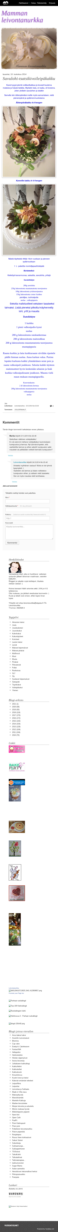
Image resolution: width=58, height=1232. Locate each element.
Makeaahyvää (17, 1095)
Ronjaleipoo (16, 1135)
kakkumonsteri (18, 1163)
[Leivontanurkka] (25, 991)
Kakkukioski (17, 1072)
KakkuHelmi (17, 1066)
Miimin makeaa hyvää (20, 1109)
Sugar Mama (17, 1166)
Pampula (15, 1177)
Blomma (15, 1041)
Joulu (14, 625)
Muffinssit (16, 653)
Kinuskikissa (17, 1075)
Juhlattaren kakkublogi (21, 1064)
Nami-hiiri (15, 1115)
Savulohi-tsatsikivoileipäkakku (29, 78)
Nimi (7, 497)
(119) (16, 712)
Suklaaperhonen (18, 1149)
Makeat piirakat (18, 651)
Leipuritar (15, 1086)
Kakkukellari (17, 1069)
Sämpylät (16, 682)
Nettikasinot (23, 3)
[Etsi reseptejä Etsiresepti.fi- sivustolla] (17, 1011)
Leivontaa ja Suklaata (20, 1089)
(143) (16, 721)
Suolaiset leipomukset (20, 679)
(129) (16, 727)
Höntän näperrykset (19, 1058)
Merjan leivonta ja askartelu (23, 1106)
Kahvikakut (16, 634)
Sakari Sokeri (17, 1140)
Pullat (14, 668)
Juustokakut (17, 631)
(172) (16, 718)
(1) (15, 704)
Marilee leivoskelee (19, 1103)
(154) (16, 724)
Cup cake (16, 1044)
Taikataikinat (17, 1157)
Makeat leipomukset (20, 648)
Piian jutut (16, 1126)
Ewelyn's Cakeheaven (20, 1047)
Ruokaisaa (16, 670)
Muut (14, 656)
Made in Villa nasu (19, 1092)
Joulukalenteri (17, 628)
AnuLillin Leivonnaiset (20, 1038)
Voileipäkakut (20, 409)
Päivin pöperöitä (18, 1132)
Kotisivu (25, 514)
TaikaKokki (16, 1154)
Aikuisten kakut (18, 622)
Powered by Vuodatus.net (45, 1229)
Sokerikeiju (16, 1143)
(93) (15, 710)
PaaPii (14, 1120)
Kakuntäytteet (17, 636)
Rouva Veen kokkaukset (21, 1137)
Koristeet (15, 639)
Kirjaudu (52, 3)
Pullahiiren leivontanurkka (22, 1129)
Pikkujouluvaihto (18, 1174)
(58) (15, 707)
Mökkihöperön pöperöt (20, 1112)
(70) (15, 735)
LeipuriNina (16, 1083)
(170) (16, 715)
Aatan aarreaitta (18, 1169)
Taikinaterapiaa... (18, 1160)
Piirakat (15, 662)
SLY (13, 673)
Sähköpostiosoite (18, 506)
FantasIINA (16, 1049)
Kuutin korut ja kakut (20, 1078)
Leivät (14, 645)
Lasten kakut (17, 642)
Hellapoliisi (16, 1052)
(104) (16, 729)
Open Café (16, 1118)
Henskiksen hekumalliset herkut (24, 1171)
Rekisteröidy (42, 3)
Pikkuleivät (16, 665)
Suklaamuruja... (18, 1146)
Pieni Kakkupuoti (18, 1123)
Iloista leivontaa (18, 1061)
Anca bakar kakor (19, 1035)
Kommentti (9, 523)
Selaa (33, 3)
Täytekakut (16, 685)
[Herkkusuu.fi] (23, 1016)
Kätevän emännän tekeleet (22, 1081)
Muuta (14, 659)
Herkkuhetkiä (17, 1055)
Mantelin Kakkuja (19, 1100)
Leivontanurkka (19, 462)
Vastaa (10, 455)
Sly (13, 676)
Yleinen (15, 690)
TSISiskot (16, 1152)
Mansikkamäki (17, 1098)
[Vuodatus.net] (11, 1225)
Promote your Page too (16, 993)
